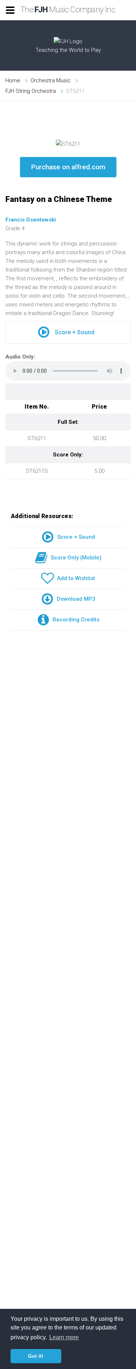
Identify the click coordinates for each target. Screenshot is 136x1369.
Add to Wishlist (74, 578)
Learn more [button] (64, 1337)
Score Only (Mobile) (75, 557)
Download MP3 (74, 599)
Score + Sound (74, 332)
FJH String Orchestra (30, 91)
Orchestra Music (50, 80)
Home (12, 80)
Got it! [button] (36, 1356)
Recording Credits (74, 619)
